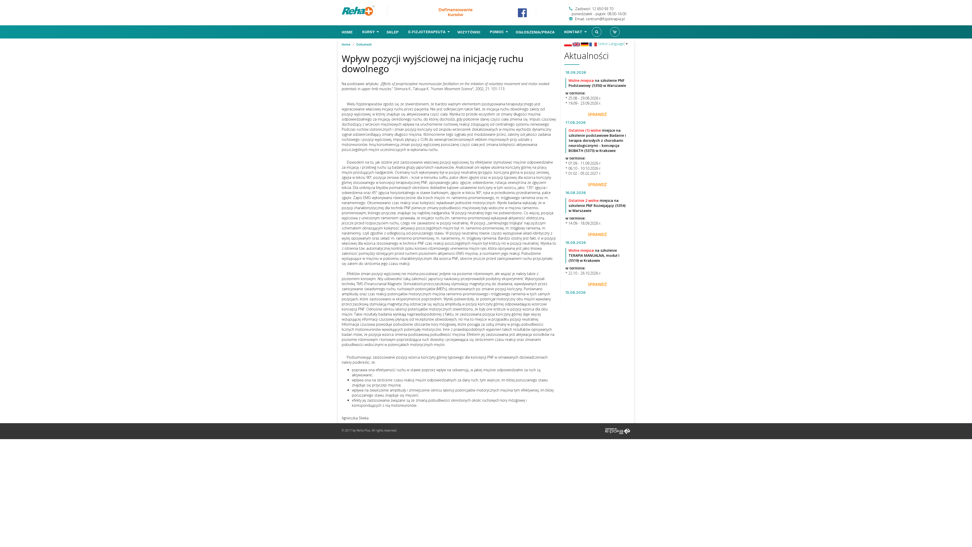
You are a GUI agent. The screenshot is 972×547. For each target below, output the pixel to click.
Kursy (369, 32)
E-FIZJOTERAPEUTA (427, 32)
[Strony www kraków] (617, 431)
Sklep (393, 32)
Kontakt (574, 32)
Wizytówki (469, 32)
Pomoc (497, 32)
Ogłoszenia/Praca (536, 32)
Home (348, 32)
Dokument (364, 44)
